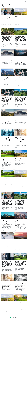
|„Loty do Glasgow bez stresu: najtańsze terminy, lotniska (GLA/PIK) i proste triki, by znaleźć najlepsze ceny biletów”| (20, 160)
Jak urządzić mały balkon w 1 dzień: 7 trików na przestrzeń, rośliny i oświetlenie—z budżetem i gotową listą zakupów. (20, 79)
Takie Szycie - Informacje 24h (7, 1)
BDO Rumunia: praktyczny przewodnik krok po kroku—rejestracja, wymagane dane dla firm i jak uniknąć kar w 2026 (20, 18)
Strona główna (25, 1)
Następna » (16, 317)
